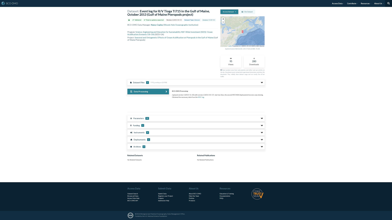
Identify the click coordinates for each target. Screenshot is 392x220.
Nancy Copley (157, 25)
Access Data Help (133, 198)
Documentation (225, 196)
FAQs (221, 198)
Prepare (161, 198)
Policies (191, 198)
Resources (365, 3)
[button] (223, 19)
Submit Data (162, 194)
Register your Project (165, 196)
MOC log (201, 97)
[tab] (148, 91)
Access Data (337, 3)
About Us (378, 3)
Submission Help (163, 200)
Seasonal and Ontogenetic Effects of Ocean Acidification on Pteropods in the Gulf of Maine (174, 37)
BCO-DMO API (132, 200)
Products (192, 200)
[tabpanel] (217, 95)
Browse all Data (132, 196)
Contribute (351, 3)
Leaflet (229, 46)
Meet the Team (194, 196)
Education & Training (227, 194)
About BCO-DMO (195, 194)
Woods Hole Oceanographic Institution (181, 25)
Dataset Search (132, 194)
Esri (240, 46)
